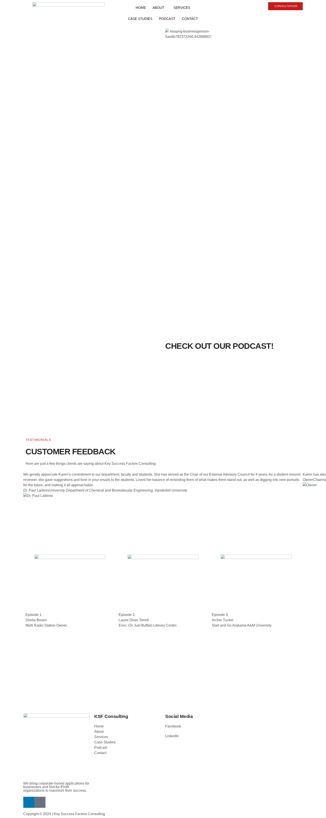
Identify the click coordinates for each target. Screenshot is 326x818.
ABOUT (158, 8)
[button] (163, 506)
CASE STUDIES (140, 19)
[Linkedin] (28, 802)
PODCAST (167, 19)
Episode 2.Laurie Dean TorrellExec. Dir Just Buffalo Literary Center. (148, 620)
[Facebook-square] (39, 802)
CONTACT (190, 19)
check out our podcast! (219, 346)
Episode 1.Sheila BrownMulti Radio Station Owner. (46, 620)
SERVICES (181, 8)
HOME (141, 8)
